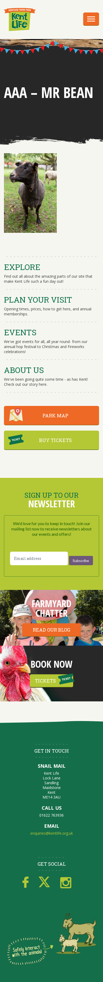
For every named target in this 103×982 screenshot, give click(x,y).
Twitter (44, 882)
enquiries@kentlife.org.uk (51, 833)
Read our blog (51, 630)
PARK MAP (55, 415)
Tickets (45, 680)
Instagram (65, 882)
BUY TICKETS (55, 440)
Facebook (25, 882)
